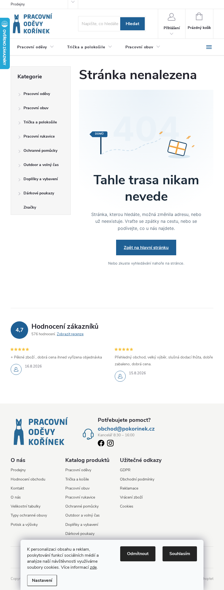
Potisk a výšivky (24, 524)
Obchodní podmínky (137, 479)
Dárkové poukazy (38, 193)
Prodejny (18, 4)
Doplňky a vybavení (40, 179)
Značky (29, 207)
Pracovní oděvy (36, 93)
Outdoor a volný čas (41, 164)
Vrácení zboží (131, 497)
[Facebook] (101, 444)
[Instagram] (110, 444)
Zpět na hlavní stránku (146, 247)
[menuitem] (36, 47)
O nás (16, 497)
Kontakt (17, 488)
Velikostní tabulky (25, 506)
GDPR (125, 470)
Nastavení (42, 580)
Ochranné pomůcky (40, 150)
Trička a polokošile (40, 122)
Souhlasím (179, 554)
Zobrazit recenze (70, 334)
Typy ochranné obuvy (29, 515)
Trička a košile (77, 479)
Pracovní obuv (35, 108)
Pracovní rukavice (39, 136)
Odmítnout (138, 554)
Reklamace (129, 488)
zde (93, 567)
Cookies (126, 506)
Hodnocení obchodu (28, 479)
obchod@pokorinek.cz (126, 429)
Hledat (132, 24)
